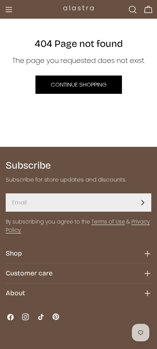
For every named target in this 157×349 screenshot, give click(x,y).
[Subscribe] (143, 203)
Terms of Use (108, 221)
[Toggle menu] (8, 9)
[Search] (132, 9)
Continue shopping (79, 84)
